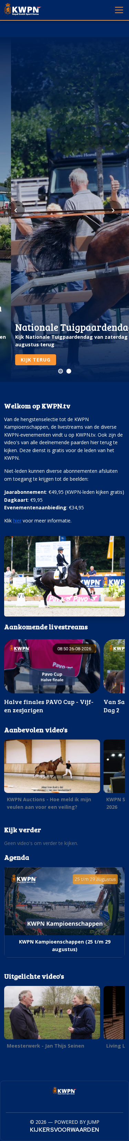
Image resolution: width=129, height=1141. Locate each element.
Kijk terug (24, 359)
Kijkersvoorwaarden (64, 1129)
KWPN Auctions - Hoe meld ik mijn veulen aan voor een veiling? (49, 803)
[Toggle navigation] (118, 9)
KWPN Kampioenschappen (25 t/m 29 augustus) (64, 945)
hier (17, 520)
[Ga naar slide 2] (68, 371)
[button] (52, 676)
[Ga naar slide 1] (60, 371)
